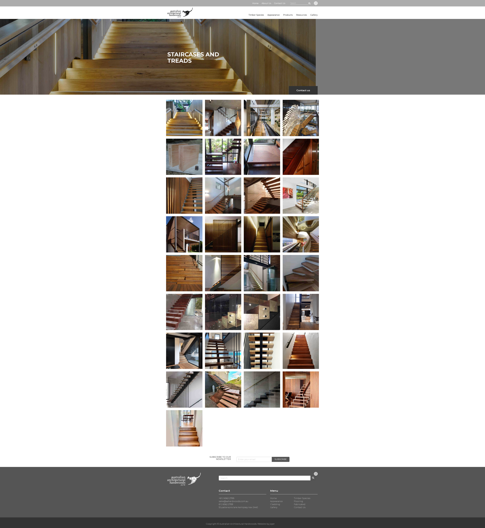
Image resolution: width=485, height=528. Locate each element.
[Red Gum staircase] (301, 157)
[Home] (180, 12)
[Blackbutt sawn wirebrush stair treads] (223, 195)
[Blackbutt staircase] (184, 118)
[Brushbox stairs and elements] (223, 273)
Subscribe (281, 459)
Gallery (314, 15)
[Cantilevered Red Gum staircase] (223, 157)
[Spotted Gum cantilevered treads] (301, 273)
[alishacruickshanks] (184, 389)
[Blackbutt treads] (223, 351)
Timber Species (256, 15)
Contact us (303, 90)
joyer (272, 524)
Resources (301, 15)
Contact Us (279, 3)
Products (288, 15)
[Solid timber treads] (301, 195)
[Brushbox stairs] (262, 273)
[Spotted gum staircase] (223, 118)
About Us (266, 3)
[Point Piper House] (301, 389)
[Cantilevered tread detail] (184, 157)
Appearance (273, 15)
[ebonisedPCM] (262, 389)
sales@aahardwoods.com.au (233, 501)
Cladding (275, 504)
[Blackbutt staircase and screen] (184, 195)
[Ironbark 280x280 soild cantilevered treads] (184, 312)
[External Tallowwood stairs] (184, 273)
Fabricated (299, 504)
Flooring (298, 501)
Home (255, 3)
